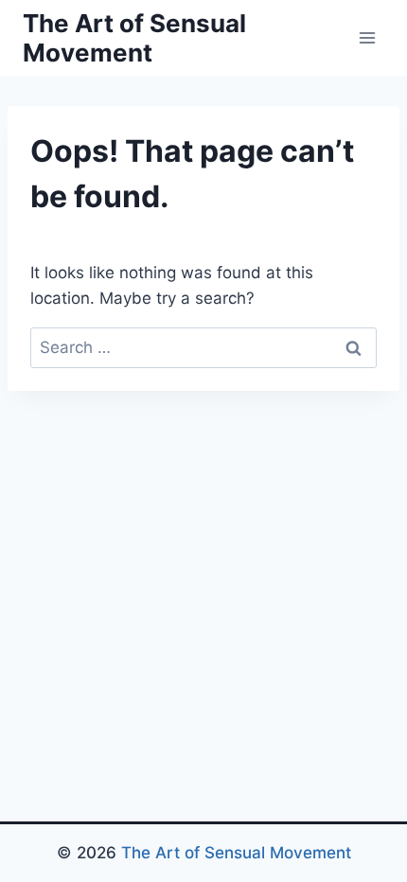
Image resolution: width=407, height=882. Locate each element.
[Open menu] (366, 37)
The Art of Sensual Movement (236, 852)
